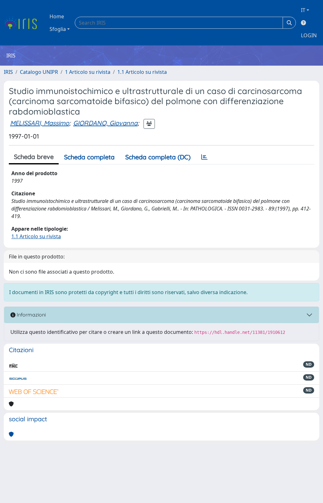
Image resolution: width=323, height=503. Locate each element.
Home (57, 16)
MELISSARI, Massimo (39, 123)
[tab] (204, 157)
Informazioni (30, 314)
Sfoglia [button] (58, 29)
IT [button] (303, 10)
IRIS (8, 71)
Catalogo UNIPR (39, 71)
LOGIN (309, 35)
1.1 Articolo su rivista (142, 71)
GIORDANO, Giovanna (105, 123)
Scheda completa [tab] (89, 157)
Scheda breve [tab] (34, 157)
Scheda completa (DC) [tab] (158, 157)
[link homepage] (23, 22)
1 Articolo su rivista (87, 71)
